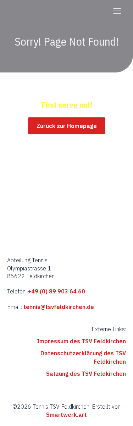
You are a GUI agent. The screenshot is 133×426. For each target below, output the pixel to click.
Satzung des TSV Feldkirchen (86, 373)
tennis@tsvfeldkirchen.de (58, 306)
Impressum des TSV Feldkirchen (81, 341)
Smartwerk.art (66, 414)
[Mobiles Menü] (117, 10)
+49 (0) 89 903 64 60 (56, 291)
